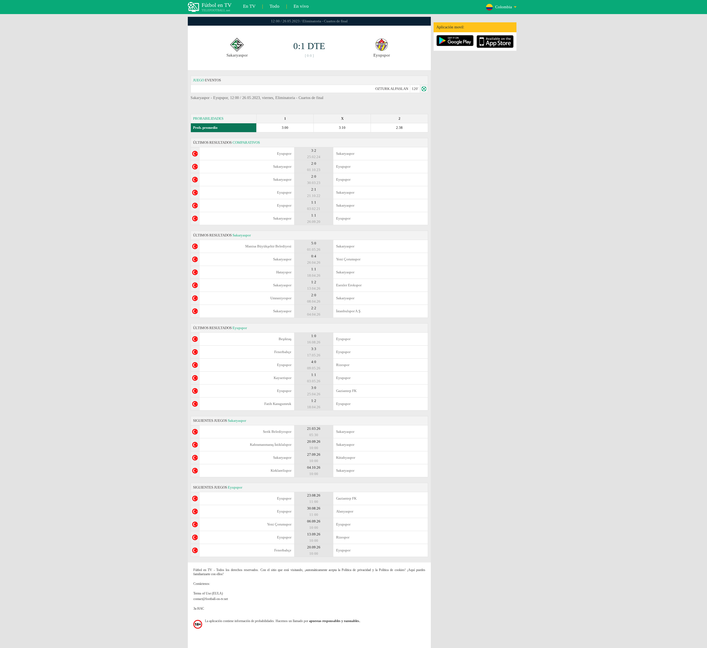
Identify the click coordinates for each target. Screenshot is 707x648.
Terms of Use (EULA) (208, 593)
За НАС (198, 608)
